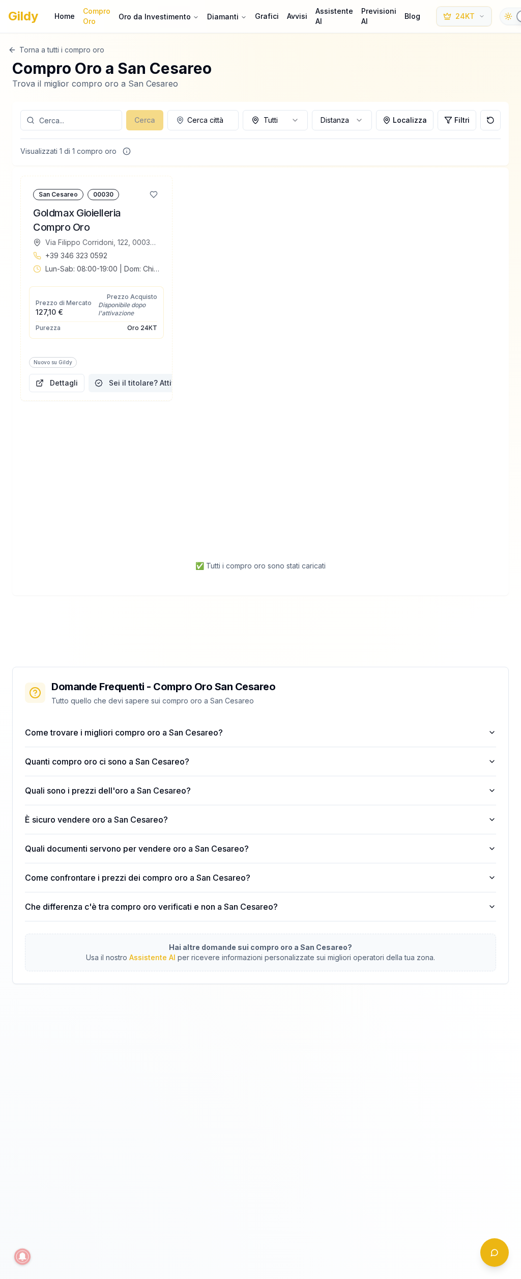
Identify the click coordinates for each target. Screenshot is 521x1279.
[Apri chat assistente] (494, 1252)
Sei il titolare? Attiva (144, 382)
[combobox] (203, 120)
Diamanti (223, 16)
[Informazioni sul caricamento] (127, 151)
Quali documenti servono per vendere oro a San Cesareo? (137, 848)
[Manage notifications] (22, 1256)
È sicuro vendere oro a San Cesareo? (96, 819)
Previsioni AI (378, 16)
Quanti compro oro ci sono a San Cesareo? (107, 761)
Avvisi (297, 16)
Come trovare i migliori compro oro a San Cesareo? (124, 732)
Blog (412, 16)
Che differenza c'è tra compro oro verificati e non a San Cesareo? (151, 907)
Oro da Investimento (155, 16)
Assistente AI (334, 16)
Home (64, 16)
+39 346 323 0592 (76, 255)
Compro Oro (96, 16)
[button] (96, 288)
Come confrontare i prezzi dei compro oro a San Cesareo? (137, 878)
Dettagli (64, 382)
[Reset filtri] (490, 120)
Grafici (267, 16)
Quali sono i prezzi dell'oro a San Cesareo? (108, 790)
